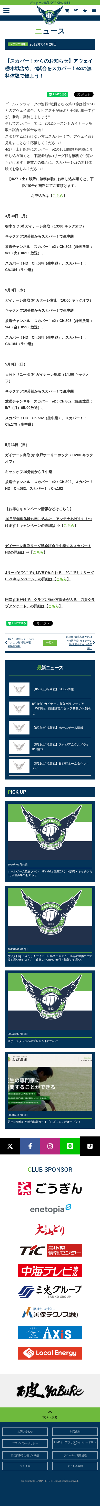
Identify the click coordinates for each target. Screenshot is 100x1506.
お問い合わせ (25, 1431)
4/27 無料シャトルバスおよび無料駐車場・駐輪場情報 (21, 642)
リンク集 (25, 1466)
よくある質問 (75, 1466)
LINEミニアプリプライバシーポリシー (75, 1443)
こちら (58, 196)
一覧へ (50, 642)
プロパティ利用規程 (75, 1455)
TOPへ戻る (50, 1417)
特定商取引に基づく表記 (25, 1455)
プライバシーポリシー (25, 1443)
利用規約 (75, 1431)
